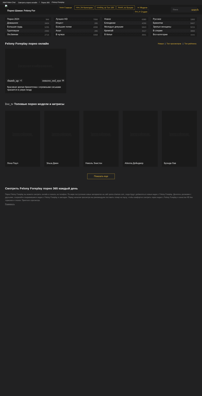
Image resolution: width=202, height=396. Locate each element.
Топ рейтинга (190, 44)
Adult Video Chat (9, 2)
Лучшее (125, 7)
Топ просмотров (174, 44)
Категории (84, 7)
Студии (141, 12)
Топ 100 (105, 7)
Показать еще (101, 176)
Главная (66, 7)
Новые (160, 44)
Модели (142, 7)
